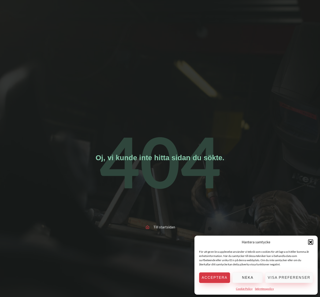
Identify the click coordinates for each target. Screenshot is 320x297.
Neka (247, 277)
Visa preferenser (289, 277)
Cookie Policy (244, 288)
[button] (310, 242)
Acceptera (214, 277)
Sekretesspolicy (264, 288)
